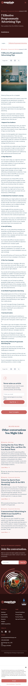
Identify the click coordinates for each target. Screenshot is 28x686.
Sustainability (4, 617)
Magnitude (5, 11)
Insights (3, 621)
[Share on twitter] (18, 60)
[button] (26, 667)
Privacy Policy (18, 684)
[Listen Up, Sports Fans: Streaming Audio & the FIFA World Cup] (14, 472)
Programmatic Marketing (13, 11)
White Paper (11, 442)
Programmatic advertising (7, 316)
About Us (3, 619)
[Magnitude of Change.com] (7, 2)
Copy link (5, 60)
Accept (14, 681)
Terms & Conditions (20, 612)
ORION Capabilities (5, 623)
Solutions (3, 612)
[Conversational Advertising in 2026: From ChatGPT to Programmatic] (14, 504)
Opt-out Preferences (20, 619)
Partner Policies (19, 617)
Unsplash (17, 95)
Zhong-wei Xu (9, 95)
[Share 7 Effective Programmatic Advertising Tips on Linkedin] (14, 60)
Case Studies (4, 614)
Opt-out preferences (11, 684)
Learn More (4, 467)
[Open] (25, 2)
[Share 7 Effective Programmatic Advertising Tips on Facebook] (11, 60)
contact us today (16, 362)
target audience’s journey (18, 199)
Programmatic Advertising (14, 477)
